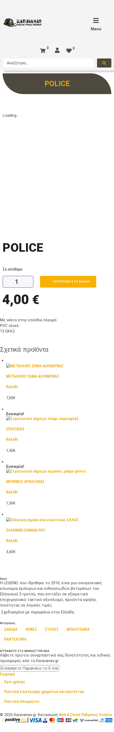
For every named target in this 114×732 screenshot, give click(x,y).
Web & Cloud (69, 714)
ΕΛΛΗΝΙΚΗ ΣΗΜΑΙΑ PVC (25, 530)
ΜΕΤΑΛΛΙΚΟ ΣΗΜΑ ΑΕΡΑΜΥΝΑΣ (32, 376)
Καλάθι (12, 386)
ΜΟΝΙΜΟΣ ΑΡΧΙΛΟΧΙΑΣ (25, 481)
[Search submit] (104, 63)
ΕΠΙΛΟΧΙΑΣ (15, 429)
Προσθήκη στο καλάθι (71, 281)
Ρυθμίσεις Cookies (97, 714)
